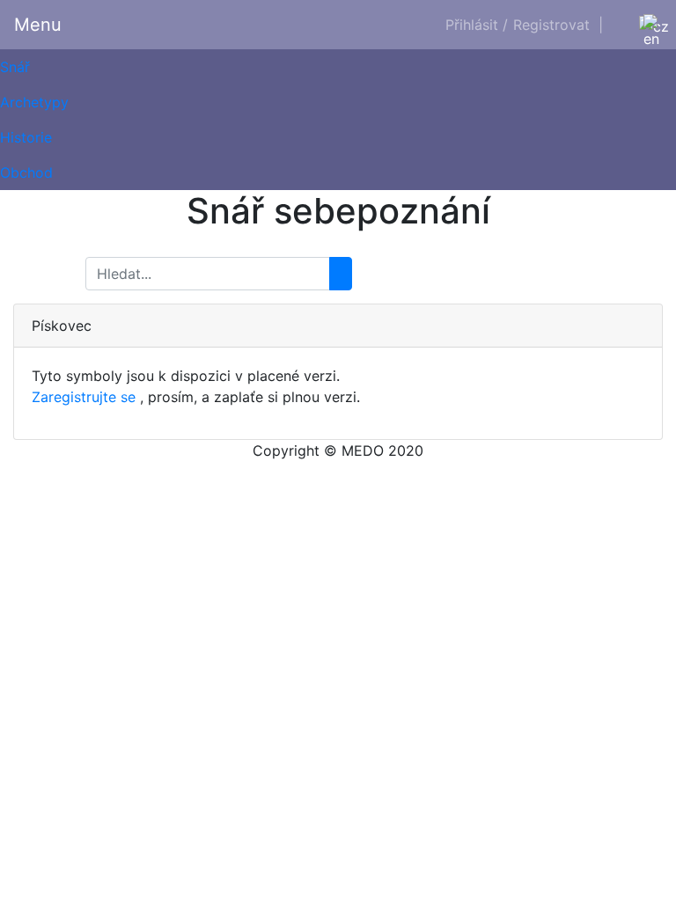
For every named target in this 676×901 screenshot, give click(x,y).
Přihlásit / (476, 24)
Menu (38, 24)
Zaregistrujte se (84, 397)
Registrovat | (558, 24)
